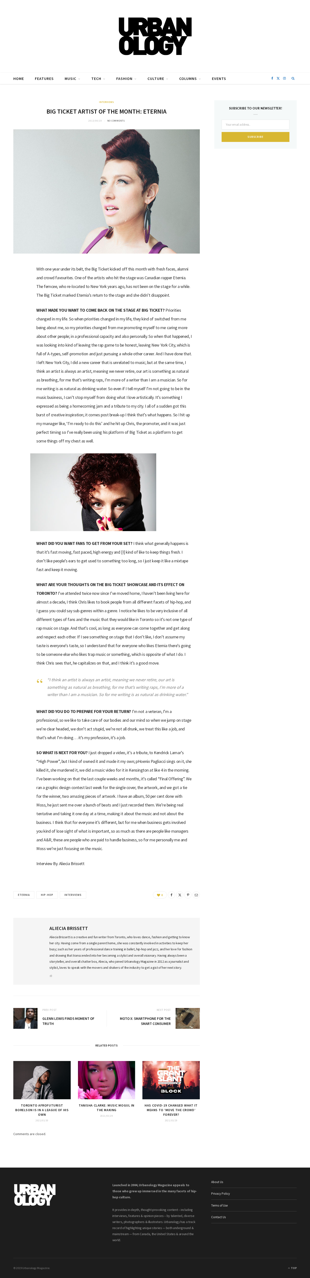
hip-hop (47, 895)
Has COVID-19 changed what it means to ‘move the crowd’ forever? (171, 1110)
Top (293, 1268)
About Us (217, 1182)
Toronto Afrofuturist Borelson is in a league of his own (42, 1110)
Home (18, 78)
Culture (155, 78)
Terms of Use (219, 1205)
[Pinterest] (188, 894)
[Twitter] (19, 294)
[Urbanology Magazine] (155, 36)
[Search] (293, 78)
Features (44, 78)
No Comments (116, 120)
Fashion (124, 78)
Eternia (24, 895)
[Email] (19, 319)
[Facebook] (19, 282)
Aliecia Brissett (68, 928)
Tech (96, 78)
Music (70, 78)
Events (219, 78)
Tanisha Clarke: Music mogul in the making (106, 1107)
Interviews (106, 102)
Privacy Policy (220, 1194)
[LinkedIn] (19, 306)
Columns (188, 78)
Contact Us (218, 1217)
